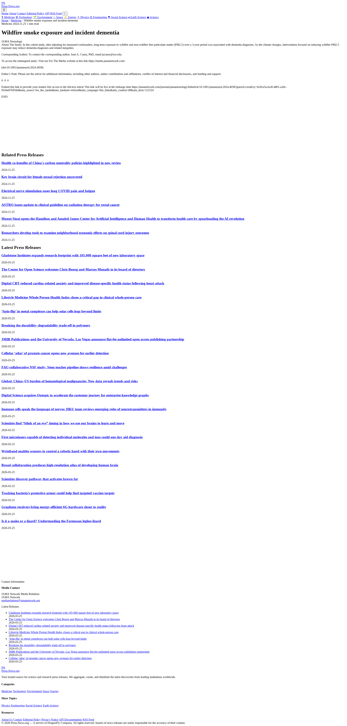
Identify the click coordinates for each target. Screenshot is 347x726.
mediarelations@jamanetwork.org (20, 600)
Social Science (118, 17)
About (12, 13)
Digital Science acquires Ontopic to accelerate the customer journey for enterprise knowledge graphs (75, 395)
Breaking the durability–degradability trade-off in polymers (45, 325)
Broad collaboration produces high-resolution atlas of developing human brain (59, 465)
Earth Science (137, 17)
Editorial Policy (35, 13)
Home (4, 13)
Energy (70, 17)
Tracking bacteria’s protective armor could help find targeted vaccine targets (57, 493)
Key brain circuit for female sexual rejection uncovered (41, 177)
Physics (83, 17)
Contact (21, 13)
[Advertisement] (109, 123)
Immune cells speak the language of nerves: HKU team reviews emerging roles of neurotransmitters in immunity (84, 409)
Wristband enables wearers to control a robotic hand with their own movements (60, 451)
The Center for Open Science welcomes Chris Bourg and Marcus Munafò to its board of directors (73, 269)
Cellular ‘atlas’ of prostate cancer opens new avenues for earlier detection (55, 353)
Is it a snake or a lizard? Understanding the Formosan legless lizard (51, 521)
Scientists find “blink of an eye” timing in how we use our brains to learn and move (62, 423)
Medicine (8, 17)
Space (58, 17)
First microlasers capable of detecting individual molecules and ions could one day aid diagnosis (72, 437)
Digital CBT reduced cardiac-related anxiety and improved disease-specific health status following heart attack (82, 283)
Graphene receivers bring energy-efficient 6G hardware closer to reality (53, 507)
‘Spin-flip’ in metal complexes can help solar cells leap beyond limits (51, 311)
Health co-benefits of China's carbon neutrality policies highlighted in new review (61, 163)
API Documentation (70, 719)
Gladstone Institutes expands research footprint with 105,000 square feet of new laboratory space (72, 255)
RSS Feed (56, 13)
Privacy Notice (49, 719)
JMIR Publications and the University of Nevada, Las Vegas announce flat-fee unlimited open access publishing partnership (92, 339)
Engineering (98, 17)
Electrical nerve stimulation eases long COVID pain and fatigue (48, 191)
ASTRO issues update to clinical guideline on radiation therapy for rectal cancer (60, 205)
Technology (24, 17)
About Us (7, 719)
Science (153, 17)
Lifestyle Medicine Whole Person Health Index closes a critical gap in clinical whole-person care (71, 297)
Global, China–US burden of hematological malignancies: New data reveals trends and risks (69, 381)
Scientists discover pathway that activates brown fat (39, 479)
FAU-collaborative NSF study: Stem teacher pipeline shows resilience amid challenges (64, 367)
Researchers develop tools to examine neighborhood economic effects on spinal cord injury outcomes (75, 233)
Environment (42, 17)
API (47, 13)
